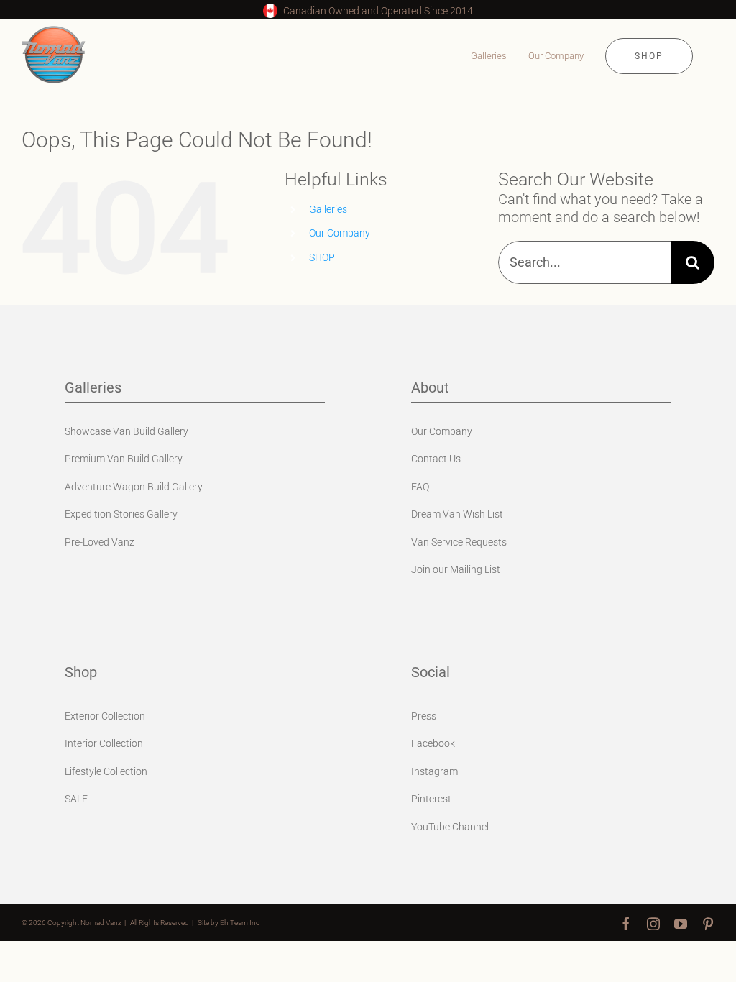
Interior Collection (104, 743)
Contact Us (436, 458)
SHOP (322, 257)
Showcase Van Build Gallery (126, 431)
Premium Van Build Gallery (124, 458)
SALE (76, 798)
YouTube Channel (450, 826)
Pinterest (431, 798)
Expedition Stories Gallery (121, 514)
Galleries (328, 209)
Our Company (339, 233)
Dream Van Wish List (457, 514)
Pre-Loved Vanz (99, 542)
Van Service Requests (459, 542)
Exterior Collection (105, 716)
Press (423, 716)
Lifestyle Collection (106, 771)
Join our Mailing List (455, 569)
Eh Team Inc (239, 923)
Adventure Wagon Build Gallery (134, 486)
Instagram (434, 771)
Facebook (433, 743)
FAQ (420, 486)
